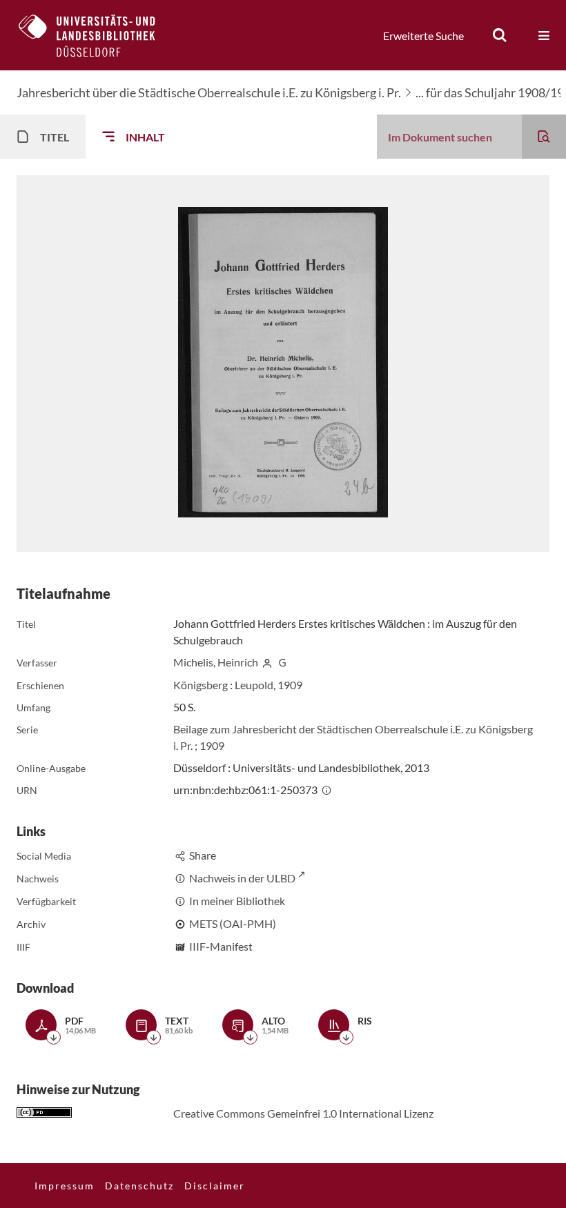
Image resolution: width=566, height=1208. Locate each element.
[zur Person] (267, 662)
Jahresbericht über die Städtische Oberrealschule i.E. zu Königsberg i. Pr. (209, 92)
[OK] (500, 35)
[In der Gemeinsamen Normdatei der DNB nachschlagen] (283, 662)
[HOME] (97, 35)
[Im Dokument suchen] (544, 137)
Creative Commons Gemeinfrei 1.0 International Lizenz (303, 1113)
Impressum (65, 1185)
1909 (289, 684)
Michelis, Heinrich (215, 662)
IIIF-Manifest (221, 946)
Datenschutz (139, 1185)
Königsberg (200, 684)
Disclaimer (214, 1185)
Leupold (254, 684)
